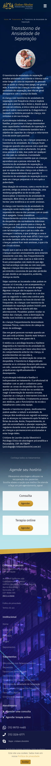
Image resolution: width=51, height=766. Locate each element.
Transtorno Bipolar (11, 692)
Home (6, 19)
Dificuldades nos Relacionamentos (19, 663)
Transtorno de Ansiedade (15, 671)
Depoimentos (9, 647)
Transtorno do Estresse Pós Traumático (21, 688)
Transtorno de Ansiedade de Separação (21, 684)
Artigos (6, 641)
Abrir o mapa (8, 596)
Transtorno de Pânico (13, 676)
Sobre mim (8, 630)
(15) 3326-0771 (16, 734)
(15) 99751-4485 (17, 727)
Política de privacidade (12, 603)
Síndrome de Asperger (13, 697)
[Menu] (45, 6)
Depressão (8, 667)
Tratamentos (16, 19)
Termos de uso (9, 608)
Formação (7, 635)
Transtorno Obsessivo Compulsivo (19, 680)
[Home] (18, 5)
